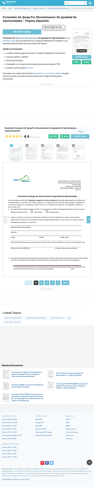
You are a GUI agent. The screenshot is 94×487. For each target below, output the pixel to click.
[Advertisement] (47, 102)
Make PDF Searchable (44, 435)
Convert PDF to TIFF (9, 457)
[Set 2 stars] (10, 136)
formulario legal (9, 41)
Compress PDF (41, 429)
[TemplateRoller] (8, 3)
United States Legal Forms (12, 322)
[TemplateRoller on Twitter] (51, 463)
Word (86, 62)
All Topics (69, 439)
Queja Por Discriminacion (27, 38)
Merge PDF (40, 422)
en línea (30, 68)
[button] (88, 219)
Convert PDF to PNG (9, 450)
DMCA (68, 426)
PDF (76, 62)
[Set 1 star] (6, 136)
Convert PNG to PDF (9, 426)
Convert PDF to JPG (9, 447)
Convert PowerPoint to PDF (12, 435)
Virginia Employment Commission (36, 318)
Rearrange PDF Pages (44, 432)
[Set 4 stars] (17, 136)
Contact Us (70, 435)
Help (67, 422)
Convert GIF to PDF (9, 429)
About (68, 419)
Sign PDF (39, 426)
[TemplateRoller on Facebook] (47, 463)
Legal (69, 318)
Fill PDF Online (22, 31)
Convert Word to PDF (9, 419)
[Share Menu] (89, 462)
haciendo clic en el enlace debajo (47, 73)
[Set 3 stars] (14, 136)
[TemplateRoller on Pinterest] (42, 463)
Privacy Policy (71, 429)
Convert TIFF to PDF (9, 432)
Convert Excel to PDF (9, 422)
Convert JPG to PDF (9, 439)
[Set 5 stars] (21, 136)
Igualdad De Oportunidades (13, 318)
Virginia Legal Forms (56, 318)
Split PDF (39, 419)
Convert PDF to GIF (9, 454)
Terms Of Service (72, 432)
